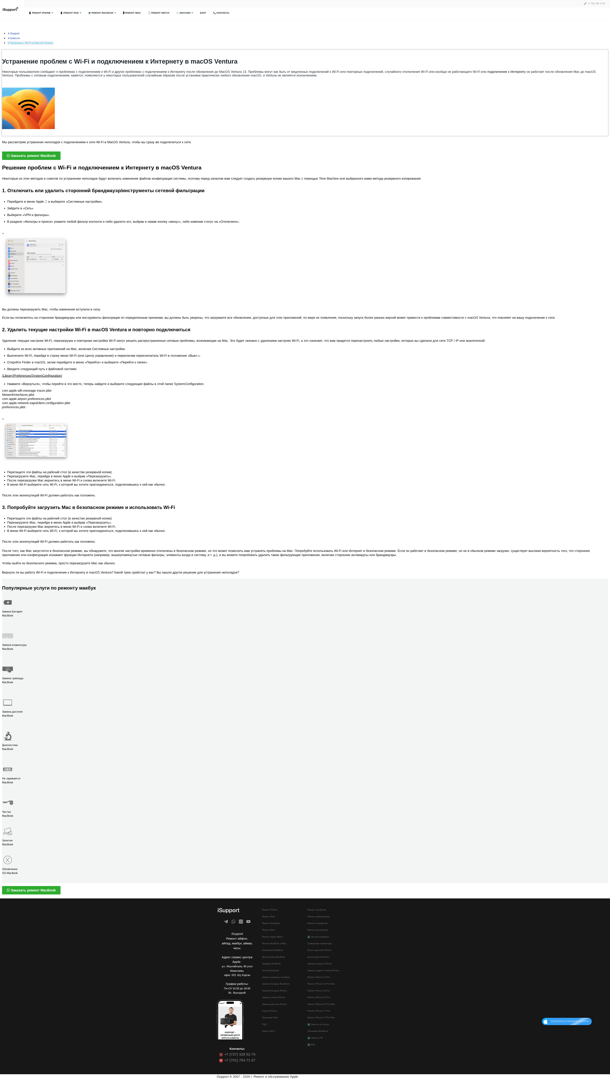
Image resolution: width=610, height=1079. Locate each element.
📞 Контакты (221, 13)
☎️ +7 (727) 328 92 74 (237, 1054)
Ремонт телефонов (317, 923)
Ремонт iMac (268, 930)
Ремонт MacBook (271, 923)
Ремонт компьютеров (318, 916)
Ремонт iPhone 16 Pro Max (321, 1004)
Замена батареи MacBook (275, 984)
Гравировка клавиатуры (319, 943)
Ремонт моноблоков (317, 930)
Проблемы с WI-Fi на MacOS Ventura (31, 43)
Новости (14, 38)
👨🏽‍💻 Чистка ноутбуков (318, 936)
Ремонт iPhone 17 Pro (318, 1011)
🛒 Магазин (183, 13)
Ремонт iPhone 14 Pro (318, 977)
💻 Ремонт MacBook (100, 13)
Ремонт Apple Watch (272, 936)
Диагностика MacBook (273, 957)
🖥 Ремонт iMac (132, 13)
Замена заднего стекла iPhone (323, 970)
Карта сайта (268, 1031)
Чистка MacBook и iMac (274, 943)
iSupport (14, 33)
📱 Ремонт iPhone (40, 13)
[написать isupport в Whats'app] (233, 922)
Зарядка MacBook (271, 963)
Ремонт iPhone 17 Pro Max (321, 1017)
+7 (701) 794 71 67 (239, 1060)
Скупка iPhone (269, 1011)
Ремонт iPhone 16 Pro (318, 997)
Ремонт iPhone (269, 909)
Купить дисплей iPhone (319, 950)
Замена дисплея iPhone (274, 1004)
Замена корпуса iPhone (319, 963)
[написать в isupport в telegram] (226, 922)
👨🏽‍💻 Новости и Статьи (318, 1024)
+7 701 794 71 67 (596, 3)
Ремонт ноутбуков (316, 909)
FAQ (264, 1024)
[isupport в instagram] (241, 922)
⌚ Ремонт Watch (158, 13)
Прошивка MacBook (317, 1031)
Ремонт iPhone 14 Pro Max (321, 984)
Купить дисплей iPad (318, 957)
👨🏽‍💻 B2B (311, 1044)
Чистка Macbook (270, 970)
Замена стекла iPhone (273, 997)
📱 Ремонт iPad (69, 13)
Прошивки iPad (270, 1017)
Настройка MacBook (272, 950)
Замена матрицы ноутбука (276, 977)
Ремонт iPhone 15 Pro (318, 990)
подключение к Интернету (506, 71)
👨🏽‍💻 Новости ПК (315, 1038)
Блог (203, 13)
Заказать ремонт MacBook (33, 156)
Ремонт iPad (268, 916)
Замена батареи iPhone (274, 990)
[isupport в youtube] (248, 922)
